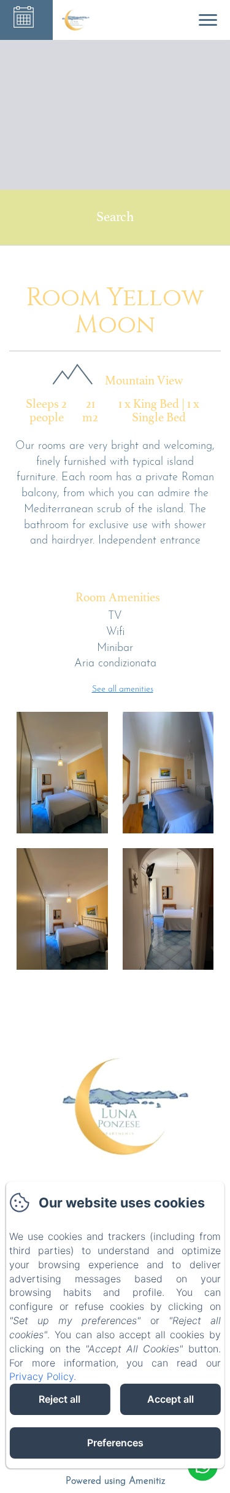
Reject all (59, 1399)
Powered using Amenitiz (115, 1481)
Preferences (115, 1442)
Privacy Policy (41, 1376)
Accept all (170, 1399)
